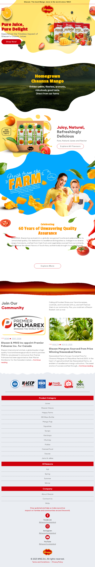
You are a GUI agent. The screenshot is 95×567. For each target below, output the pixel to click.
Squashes (47, 426)
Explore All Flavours (70, 146)
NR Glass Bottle (47, 417)
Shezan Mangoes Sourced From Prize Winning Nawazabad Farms (71, 350)
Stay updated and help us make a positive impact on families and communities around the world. (47, 509)
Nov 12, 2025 (66, 344)
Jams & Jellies (47, 458)
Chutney (47, 440)
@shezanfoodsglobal (47, 522)
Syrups (47, 431)
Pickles (47, 444)
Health (55, 344)
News (6, 338)
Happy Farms (47, 412)
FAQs (47, 503)
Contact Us (47, 499)
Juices (47, 403)
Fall (47, 469)
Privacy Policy (57, 562)
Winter (47, 483)
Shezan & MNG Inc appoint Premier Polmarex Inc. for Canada (22, 344)
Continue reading (86, 366)
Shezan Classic (47, 408)
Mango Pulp (47, 422)
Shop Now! (11, 41)
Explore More (47, 266)
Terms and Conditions (41, 562)
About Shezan (47, 494)
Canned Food (47, 449)
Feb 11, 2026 (16, 338)
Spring (47, 474)
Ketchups (48, 435)
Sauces (47, 454)
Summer (47, 478)
